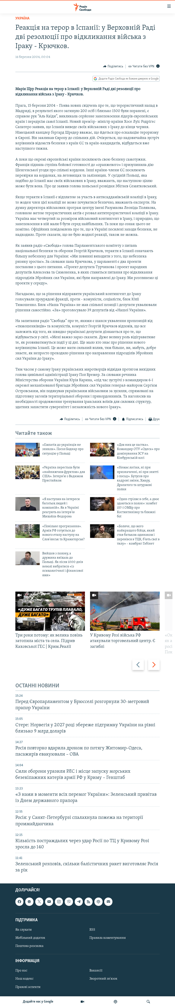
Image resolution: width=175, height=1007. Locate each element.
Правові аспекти (28, 987)
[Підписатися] (108, 902)
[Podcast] (98, 902)
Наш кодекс (24, 978)
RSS (92, 929)
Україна (22, 19)
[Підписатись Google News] (29, 902)
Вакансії (95, 970)
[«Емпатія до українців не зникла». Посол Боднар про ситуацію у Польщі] (27, 449)
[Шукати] (148, 1001)
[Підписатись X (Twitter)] (39, 902)
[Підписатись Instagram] (59, 902)
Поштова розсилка (29, 946)
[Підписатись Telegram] (79, 902)
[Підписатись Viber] (69, 902)
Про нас (21, 970)
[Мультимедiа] (82, 1001)
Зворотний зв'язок (103, 978)
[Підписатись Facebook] (19, 902)
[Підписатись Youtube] (49, 902)
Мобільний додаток (30, 938)
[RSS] (89, 902)
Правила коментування (107, 938)
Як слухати (23, 929)
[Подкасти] (115, 1001)
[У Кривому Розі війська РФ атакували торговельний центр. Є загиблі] (125, 611)
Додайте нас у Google (38, 1001)
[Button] (113, 66)
